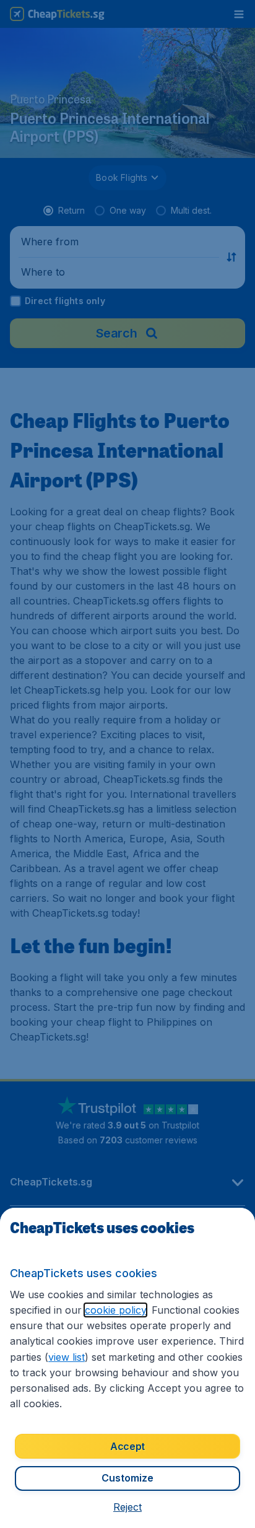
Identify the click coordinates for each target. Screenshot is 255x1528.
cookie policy (115, 1310)
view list (66, 1357)
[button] (127, 1507)
